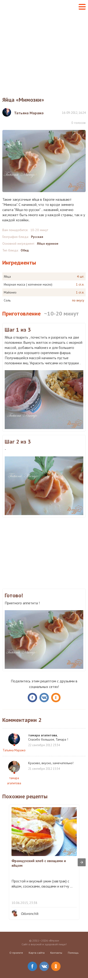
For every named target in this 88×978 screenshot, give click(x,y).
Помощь (73, 952)
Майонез (10, 292)
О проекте (16, 952)
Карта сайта (37, 952)
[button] (82, 6)
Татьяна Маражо (14, 750)
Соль (7, 300)
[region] (44, 552)
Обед (25, 250)
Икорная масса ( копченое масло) (28, 284)
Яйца (7, 276)
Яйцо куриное (47, 243)
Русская (37, 237)
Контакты (56, 952)
